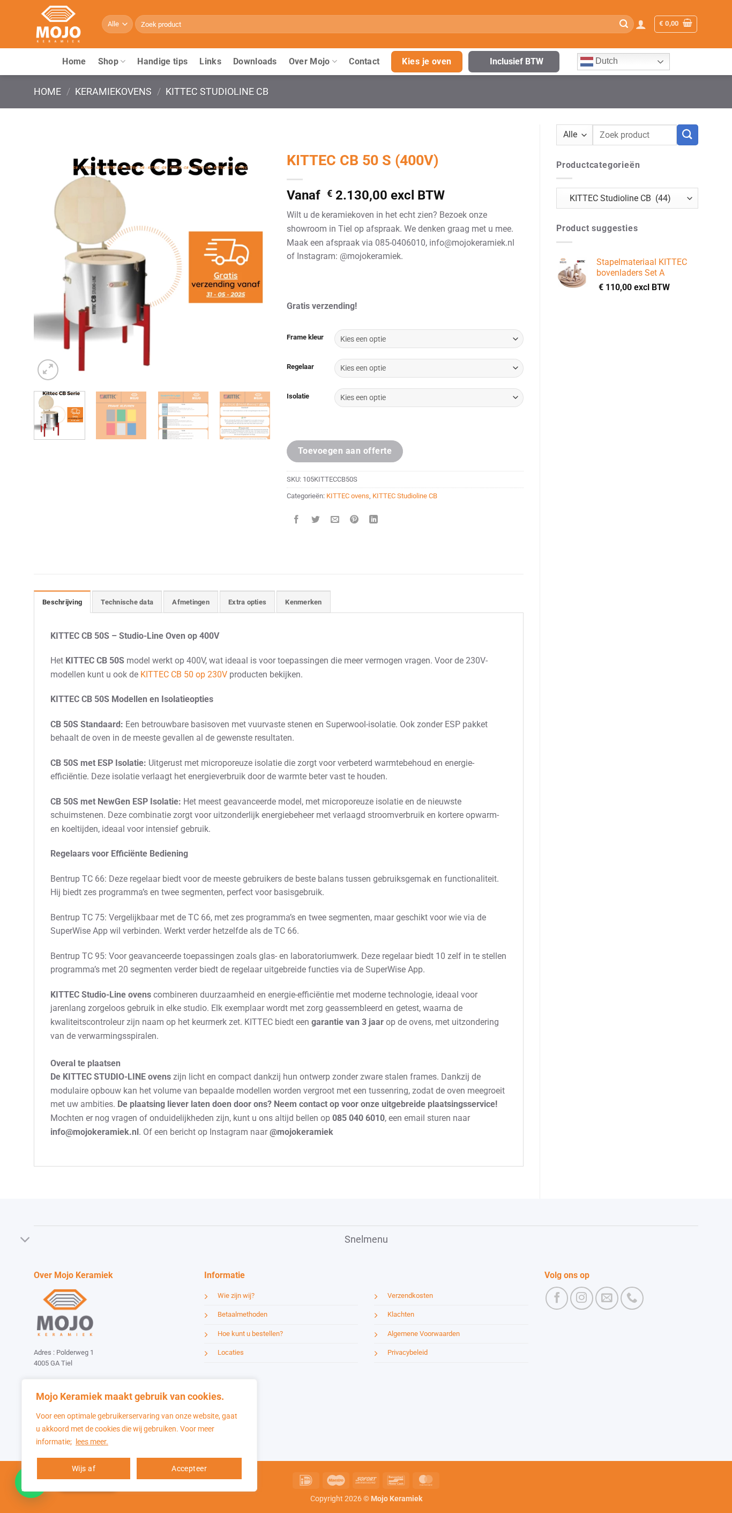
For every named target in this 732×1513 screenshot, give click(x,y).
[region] (139, 1435)
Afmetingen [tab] (191, 602)
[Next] (252, 264)
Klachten (400, 1314)
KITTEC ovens (347, 496)
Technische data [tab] (127, 602)
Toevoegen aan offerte (345, 451)
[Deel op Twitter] (316, 520)
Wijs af (83, 1468)
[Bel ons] (632, 1298)
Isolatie (298, 396)
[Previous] (52, 264)
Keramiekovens (113, 91)
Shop (108, 61)
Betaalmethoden (242, 1314)
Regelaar (300, 367)
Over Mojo (309, 61)
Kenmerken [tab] (303, 602)
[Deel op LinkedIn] (374, 520)
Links (210, 61)
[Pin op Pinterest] (354, 520)
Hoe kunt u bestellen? (250, 1334)
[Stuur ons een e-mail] (606, 1298)
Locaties (231, 1352)
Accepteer (189, 1468)
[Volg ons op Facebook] (557, 1298)
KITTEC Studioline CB (217, 91)
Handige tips (162, 61)
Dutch (605, 60)
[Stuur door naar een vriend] (335, 520)
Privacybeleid (407, 1352)
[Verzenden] (624, 24)
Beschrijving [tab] (62, 602)
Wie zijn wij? (236, 1295)
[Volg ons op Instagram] (581, 1298)
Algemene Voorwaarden (423, 1334)
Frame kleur (305, 337)
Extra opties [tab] (247, 602)
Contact (364, 61)
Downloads (255, 61)
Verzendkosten (410, 1295)
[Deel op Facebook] (296, 520)
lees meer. (92, 1441)
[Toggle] (25, 1240)
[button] (641, 24)
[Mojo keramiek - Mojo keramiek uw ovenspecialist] (60, 24)
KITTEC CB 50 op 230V (183, 674)
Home (74, 61)
